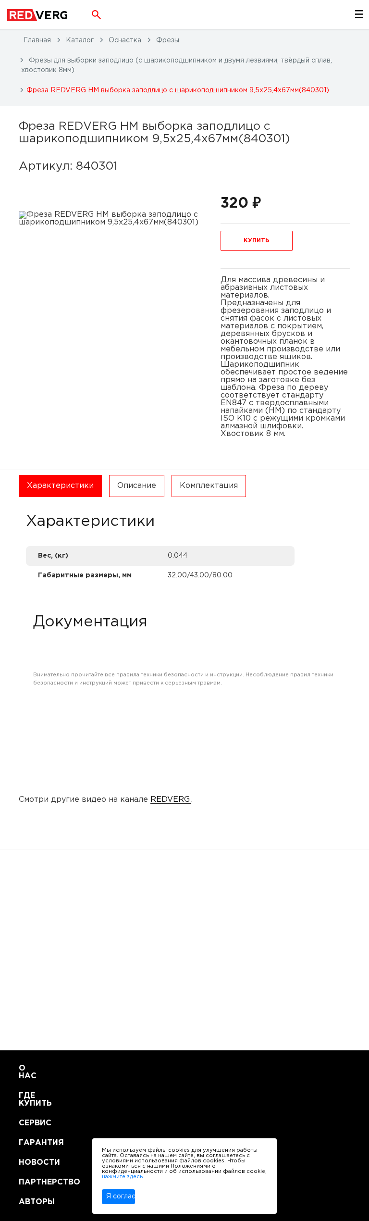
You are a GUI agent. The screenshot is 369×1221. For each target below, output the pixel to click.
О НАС (28, 1072)
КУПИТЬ (256, 240)
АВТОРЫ (30, 1202)
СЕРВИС (30, 1123)
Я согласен (120, 1196)
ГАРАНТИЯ (30, 1142)
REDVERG (170, 799)
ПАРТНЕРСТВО (30, 1182)
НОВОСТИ (30, 1162)
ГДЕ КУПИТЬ (30, 1099)
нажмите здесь (122, 1176)
